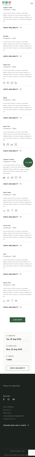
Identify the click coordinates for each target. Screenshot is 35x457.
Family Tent (6, 65)
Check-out (12, 346)
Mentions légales (15, 451)
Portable (5, 36)
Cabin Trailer (7, 192)
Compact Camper (8, 159)
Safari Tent (6, 126)
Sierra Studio (13, 455)
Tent (4, 254)
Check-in (11, 336)
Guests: (11, 356)
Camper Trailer (7, 7)
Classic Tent (7, 283)
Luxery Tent (7, 225)
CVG (23, 451)
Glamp (5, 98)
